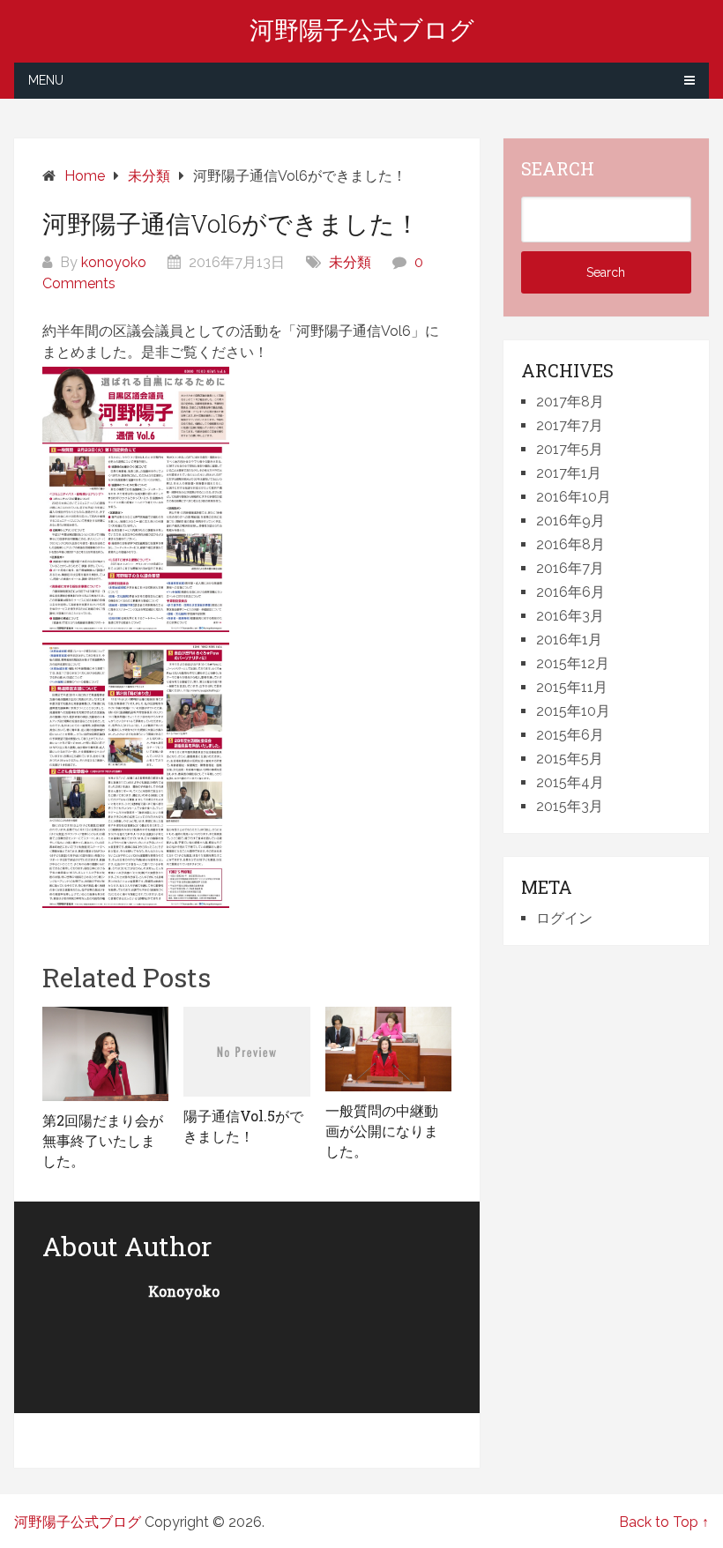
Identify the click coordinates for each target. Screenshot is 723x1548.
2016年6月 (570, 592)
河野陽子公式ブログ (362, 30)
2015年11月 (571, 687)
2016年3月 (570, 615)
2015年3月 (569, 806)
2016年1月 (569, 639)
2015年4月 (570, 782)
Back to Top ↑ (664, 1522)
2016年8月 (570, 544)
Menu (45, 80)
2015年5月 (569, 758)
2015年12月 (572, 663)
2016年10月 (573, 496)
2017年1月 (568, 473)
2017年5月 (569, 449)
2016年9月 (570, 520)
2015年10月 (573, 711)
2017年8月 (570, 401)
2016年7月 (570, 568)
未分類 (350, 262)
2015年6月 (570, 734)
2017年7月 (569, 425)
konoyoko (113, 262)
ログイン (564, 918)
